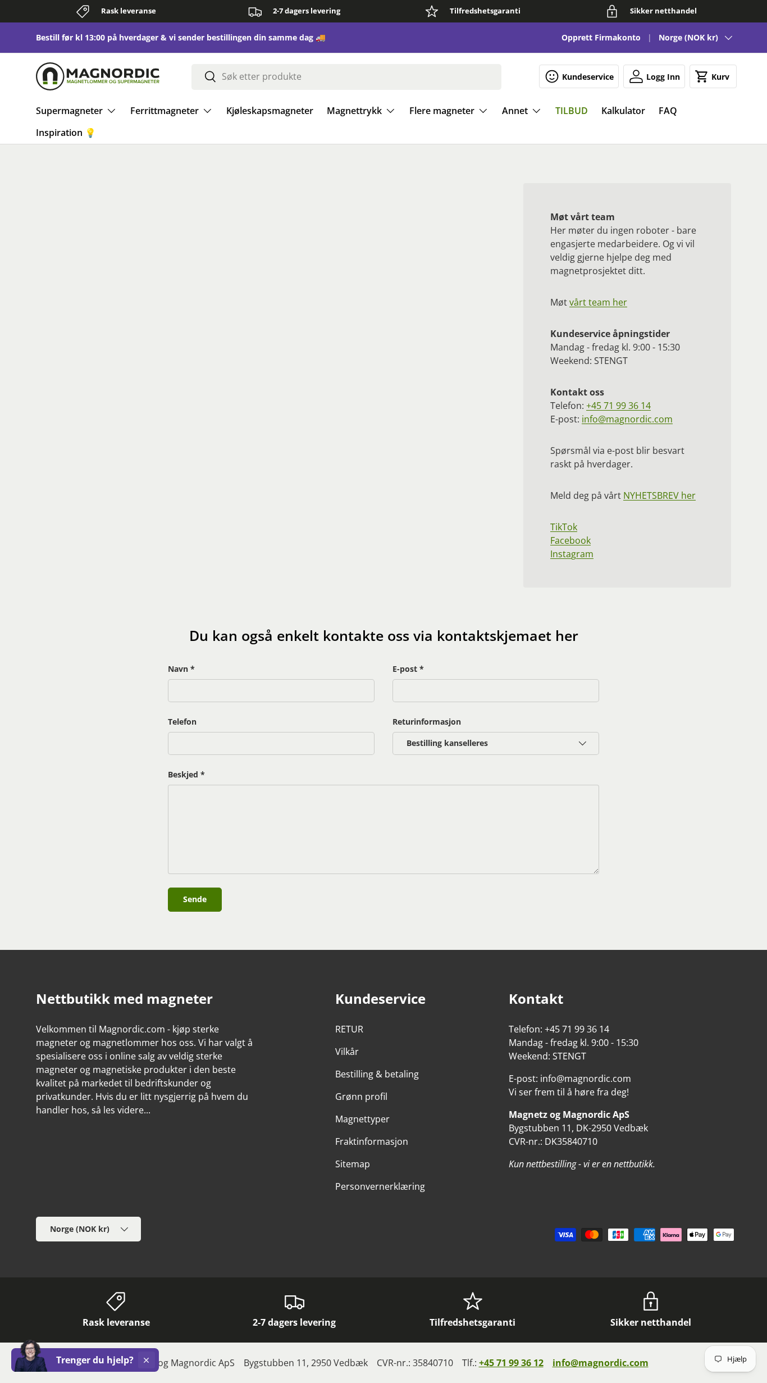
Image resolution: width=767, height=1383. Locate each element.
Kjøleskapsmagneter (269, 110)
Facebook (570, 540)
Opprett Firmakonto (601, 37)
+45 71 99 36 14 (618, 405)
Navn (178, 668)
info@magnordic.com (627, 419)
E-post (404, 668)
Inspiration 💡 (66, 132)
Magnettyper (362, 1119)
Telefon (182, 721)
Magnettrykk (354, 110)
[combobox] (346, 76)
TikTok (563, 527)
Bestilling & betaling (377, 1074)
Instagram (571, 554)
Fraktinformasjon (371, 1141)
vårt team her (598, 302)
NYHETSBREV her (659, 495)
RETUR (349, 1029)
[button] (713, 76)
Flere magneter (441, 110)
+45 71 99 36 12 (511, 1363)
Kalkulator (623, 110)
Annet (515, 110)
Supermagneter (69, 110)
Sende (195, 899)
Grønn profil (361, 1096)
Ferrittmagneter (164, 110)
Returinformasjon (426, 721)
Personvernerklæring (380, 1186)
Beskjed (183, 774)
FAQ (668, 110)
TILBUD (571, 110)
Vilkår (347, 1051)
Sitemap (352, 1164)
